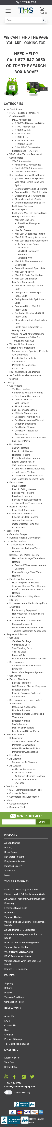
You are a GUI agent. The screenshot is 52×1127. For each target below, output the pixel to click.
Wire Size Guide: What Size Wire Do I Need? (22, 963)
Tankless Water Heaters (21, 544)
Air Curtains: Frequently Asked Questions (24, 898)
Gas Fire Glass (19, 651)
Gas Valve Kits (19, 724)
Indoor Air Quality (15, 734)
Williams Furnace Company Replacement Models (24, 923)
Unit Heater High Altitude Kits (30, 468)
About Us (9, 1016)
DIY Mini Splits (19, 209)
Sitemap (8, 1034)
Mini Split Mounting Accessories (31, 237)
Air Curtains (15, 765)
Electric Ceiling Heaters (24, 489)
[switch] (8, 1092)
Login (7, 1057)
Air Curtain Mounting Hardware (30, 776)
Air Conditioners (14, 109)
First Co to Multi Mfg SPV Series (21, 889)
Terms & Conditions (14, 997)
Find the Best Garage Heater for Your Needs (23, 936)
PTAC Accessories (21, 119)
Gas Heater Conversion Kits (29, 475)
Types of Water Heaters (16, 947)
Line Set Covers (23, 230)
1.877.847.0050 (28, 2)
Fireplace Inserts (20, 689)
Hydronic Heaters (21, 454)
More (9, 800)
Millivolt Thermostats (26, 413)
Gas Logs (14, 638)
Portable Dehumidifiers (23, 745)
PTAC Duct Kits (23, 133)
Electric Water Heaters (21, 579)
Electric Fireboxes (21, 682)
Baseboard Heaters (22, 496)
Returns (8, 988)
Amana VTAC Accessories (28, 164)
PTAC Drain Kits (23, 130)
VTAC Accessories (21, 161)
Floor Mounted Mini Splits (28, 199)
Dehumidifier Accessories (25, 752)
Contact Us (10, 1025)
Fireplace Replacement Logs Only (29, 658)
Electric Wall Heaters (23, 492)
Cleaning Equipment (22, 624)
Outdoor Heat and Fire (20, 513)
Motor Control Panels (26, 779)
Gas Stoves (15, 676)
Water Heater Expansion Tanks (27, 627)
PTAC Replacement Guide (17, 956)
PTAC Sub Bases (23, 144)
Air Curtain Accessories (24, 769)
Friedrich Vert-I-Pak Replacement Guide (24, 894)
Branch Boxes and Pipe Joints (30, 268)
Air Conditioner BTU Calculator (19, 930)
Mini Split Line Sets (25, 220)
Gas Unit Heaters (20, 448)
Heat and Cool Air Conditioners (24, 372)
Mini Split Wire (25, 258)
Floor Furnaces (22, 406)
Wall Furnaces (22, 403)
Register (15, 1057)
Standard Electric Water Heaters (28, 586)
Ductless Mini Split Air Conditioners (27, 175)
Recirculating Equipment (24, 610)
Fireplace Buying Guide (15, 908)
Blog (6, 1030)
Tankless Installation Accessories (29, 631)
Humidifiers (15, 755)
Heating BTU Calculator (16, 969)
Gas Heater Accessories (24, 410)
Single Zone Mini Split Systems (28, 178)
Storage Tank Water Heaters (24, 555)
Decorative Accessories (24, 707)
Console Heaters (23, 399)
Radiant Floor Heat (18, 506)
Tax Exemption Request (16, 1044)
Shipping (8, 983)
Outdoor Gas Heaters (23, 520)
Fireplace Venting (21, 720)
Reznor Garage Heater (23, 461)
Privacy (8, 992)
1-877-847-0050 (12, 1082)
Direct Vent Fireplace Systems (28, 672)
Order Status (10, 1067)
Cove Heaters (19, 486)
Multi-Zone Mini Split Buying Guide (29, 213)
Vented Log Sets (21, 644)
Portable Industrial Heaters (26, 458)
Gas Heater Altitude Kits (27, 416)
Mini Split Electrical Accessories (31, 240)
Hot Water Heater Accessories (25, 620)
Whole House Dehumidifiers (26, 748)
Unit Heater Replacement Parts (28, 479)
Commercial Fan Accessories (24, 796)
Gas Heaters (15, 385)
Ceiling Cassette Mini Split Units (31, 189)
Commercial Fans (18, 793)
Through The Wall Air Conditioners (26, 334)
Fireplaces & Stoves (16, 634)
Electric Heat (16, 482)
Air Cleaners (15, 758)
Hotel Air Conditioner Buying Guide (21, 942)
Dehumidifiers (16, 738)
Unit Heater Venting (25, 472)
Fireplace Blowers (21, 710)
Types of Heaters (13, 917)
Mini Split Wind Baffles (26, 278)
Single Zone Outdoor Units (28, 327)
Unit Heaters (15, 444)
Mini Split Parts (20, 330)
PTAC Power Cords (25, 140)
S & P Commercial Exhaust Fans (25, 790)
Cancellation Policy (14, 1001)
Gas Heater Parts (21, 441)
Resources (9, 912)
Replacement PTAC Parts (25, 151)
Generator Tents (17, 807)
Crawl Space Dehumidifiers (25, 741)
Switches (19, 783)
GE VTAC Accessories (26, 171)
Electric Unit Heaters (23, 451)
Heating (10, 382)
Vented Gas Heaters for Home (27, 392)
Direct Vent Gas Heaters (27, 396)
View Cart (9, 1062)
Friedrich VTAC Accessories (29, 168)
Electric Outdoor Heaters (25, 517)
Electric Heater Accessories (26, 499)
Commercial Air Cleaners (24, 762)
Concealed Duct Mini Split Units (31, 192)
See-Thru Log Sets (22, 648)
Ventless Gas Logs (21, 641)
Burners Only (18, 655)
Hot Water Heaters (16, 541)
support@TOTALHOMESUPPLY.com (19, 1086)
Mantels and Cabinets (23, 727)
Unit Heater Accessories (24, 465)
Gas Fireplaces (16, 662)
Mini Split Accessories (23, 216)
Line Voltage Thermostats (28, 503)
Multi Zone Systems (22, 206)
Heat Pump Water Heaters (25, 582)
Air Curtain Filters (23, 772)
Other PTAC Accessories (27, 147)
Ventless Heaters (21, 389)
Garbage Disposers (18, 803)
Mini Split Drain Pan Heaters (29, 275)
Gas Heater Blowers (25, 427)
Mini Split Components (23, 282)
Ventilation (11, 786)
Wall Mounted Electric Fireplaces (29, 686)
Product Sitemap (13, 1039)
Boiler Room (12, 530)
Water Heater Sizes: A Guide (18, 951)
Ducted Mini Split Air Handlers (30, 195)
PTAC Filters (21, 137)
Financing (9, 903)
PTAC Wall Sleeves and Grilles (30, 123)
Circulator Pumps (18, 534)
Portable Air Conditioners (22, 347)
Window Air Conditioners (21, 344)
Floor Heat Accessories (24, 510)
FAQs (7, 1020)
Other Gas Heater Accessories (30, 437)
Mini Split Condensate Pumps (30, 233)
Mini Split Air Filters (25, 271)
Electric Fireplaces (18, 679)
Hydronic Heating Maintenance (25, 537)
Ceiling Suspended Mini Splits (30, 202)
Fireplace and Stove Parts (25, 731)
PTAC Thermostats (25, 126)
